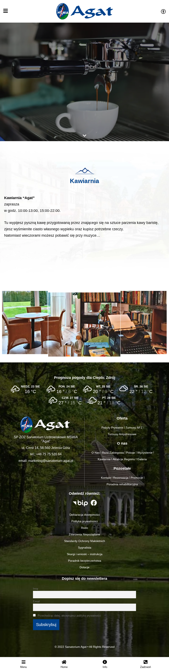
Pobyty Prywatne (112, 427)
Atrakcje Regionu (124, 459)
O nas (122, 443)
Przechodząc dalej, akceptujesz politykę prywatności (69, 615)
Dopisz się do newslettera (84, 578)
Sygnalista (84, 547)
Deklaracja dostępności (84, 514)
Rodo (84, 527)
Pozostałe (122, 468)
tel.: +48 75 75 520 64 (46, 454)
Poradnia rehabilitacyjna (122, 484)
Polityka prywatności (84, 521)
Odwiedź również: (84, 493)
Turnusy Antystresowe (122, 434)
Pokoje (130, 452)
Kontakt (106, 477)
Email (36, 601)
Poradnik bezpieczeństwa (84, 560)
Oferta (122, 418)
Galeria (142, 459)
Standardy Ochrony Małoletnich (84, 541)
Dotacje (84, 567)
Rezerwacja (120, 477)
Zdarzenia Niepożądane (84, 534)
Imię (35, 588)
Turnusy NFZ (134, 427)
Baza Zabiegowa (113, 452)
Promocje (137, 477)
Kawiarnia (84, 181)
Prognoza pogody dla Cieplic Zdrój (84, 377)
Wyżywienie (145, 452)
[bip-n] (80, 503)
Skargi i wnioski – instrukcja (84, 554)
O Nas (96, 452)
